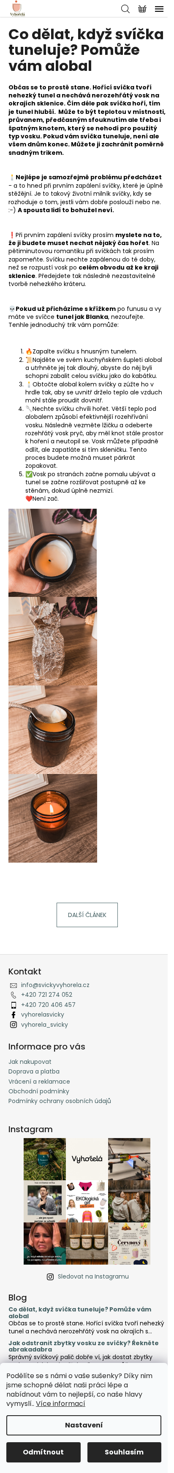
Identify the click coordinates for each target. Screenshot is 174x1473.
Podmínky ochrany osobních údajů (59, 1101)
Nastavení (84, 1425)
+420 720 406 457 (48, 1005)
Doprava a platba (34, 1071)
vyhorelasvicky (42, 1014)
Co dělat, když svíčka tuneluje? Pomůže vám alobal (79, 1312)
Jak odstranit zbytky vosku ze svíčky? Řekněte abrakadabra (83, 1346)
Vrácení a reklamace (39, 1081)
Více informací (60, 1403)
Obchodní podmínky (38, 1091)
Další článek (87, 915)
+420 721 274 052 (46, 994)
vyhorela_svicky (44, 1024)
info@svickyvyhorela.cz (55, 985)
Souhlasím (124, 1452)
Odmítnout (43, 1452)
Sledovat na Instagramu (93, 1276)
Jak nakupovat (30, 1062)
